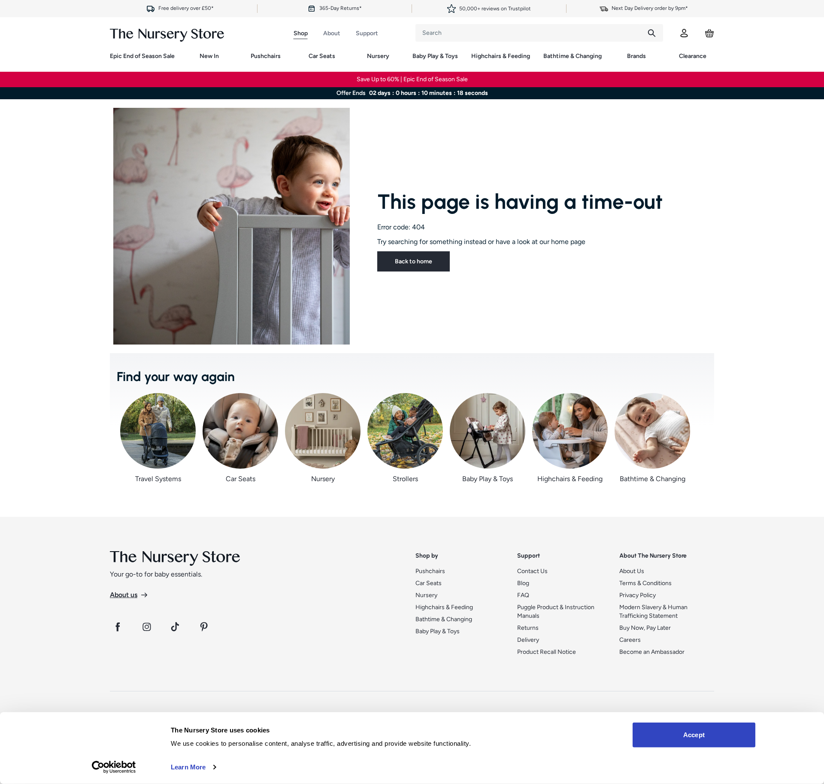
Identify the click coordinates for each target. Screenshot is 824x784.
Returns (528, 627)
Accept (694, 734)
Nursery (378, 56)
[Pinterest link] (205, 627)
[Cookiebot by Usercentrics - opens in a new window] (113, 767)
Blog (523, 583)
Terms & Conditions (645, 583)
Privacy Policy (637, 595)
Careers (630, 640)
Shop (301, 33)
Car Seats (322, 56)
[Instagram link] (146, 627)
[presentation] (527, 33)
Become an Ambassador (652, 652)
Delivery (528, 640)
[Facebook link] (117, 627)
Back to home (413, 261)
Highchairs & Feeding (500, 56)
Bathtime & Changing (572, 56)
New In (209, 56)
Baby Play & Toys (435, 56)
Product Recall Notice (546, 652)
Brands (636, 56)
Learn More (188, 767)
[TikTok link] (176, 627)
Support (367, 33)
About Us (631, 571)
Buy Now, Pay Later (645, 627)
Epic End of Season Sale (142, 56)
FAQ (523, 595)
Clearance (692, 56)
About (331, 33)
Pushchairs (266, 56)
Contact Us (532, 571)
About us (123, 595)
